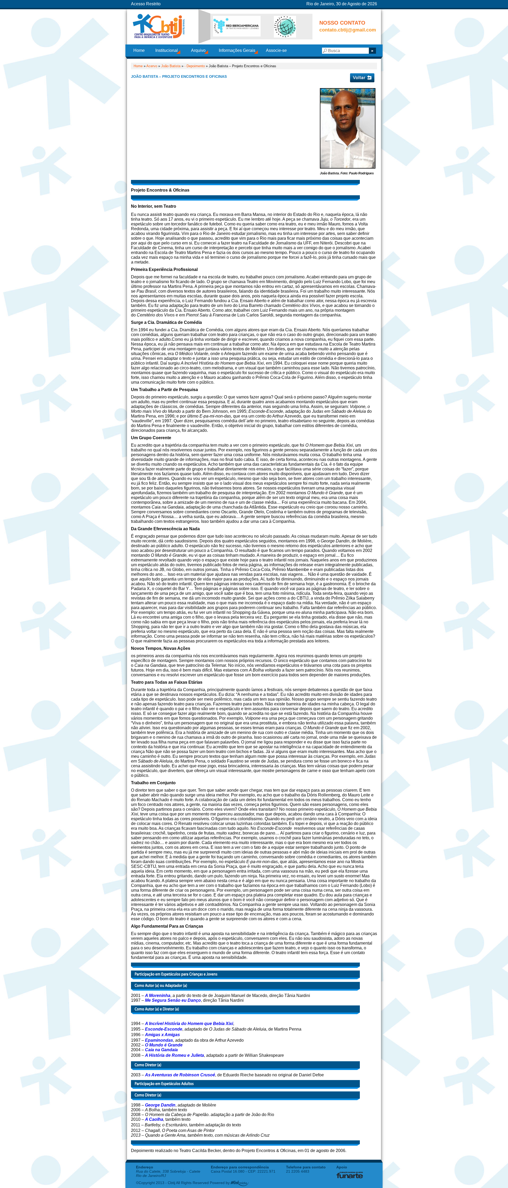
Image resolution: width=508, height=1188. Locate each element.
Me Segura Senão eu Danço (173, 1000)
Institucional (166, 50)
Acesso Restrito (146, 4)
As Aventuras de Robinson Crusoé (180, 1075)
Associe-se (276, 50)
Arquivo (198, 50)
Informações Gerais (237, 50)
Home (139, 50)
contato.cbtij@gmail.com (347, 30)
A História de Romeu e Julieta (174, 1055)
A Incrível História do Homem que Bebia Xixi (189, 1023)
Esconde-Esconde (163, 1029)
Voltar (362, 77)
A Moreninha (157, 995)
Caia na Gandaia (161, 1050)
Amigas (152, 1034)
